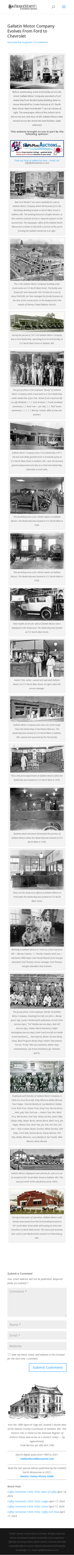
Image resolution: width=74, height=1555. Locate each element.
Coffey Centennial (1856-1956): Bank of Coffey (32, 1491)
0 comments (41, 42)
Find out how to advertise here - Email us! (36, 160)
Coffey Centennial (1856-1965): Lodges (28, 1501)
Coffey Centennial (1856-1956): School (27, 1506)
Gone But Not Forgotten (20, 42)
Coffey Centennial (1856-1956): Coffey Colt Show (33, 1511)
